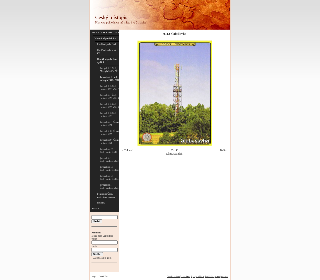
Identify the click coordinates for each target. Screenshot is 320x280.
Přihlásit (224, 277)
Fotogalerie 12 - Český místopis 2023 (109, 168)
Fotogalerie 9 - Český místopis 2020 (109, 141)
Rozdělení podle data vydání (107, 61)
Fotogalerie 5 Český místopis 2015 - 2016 (109, 105)
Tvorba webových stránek (178, 276)
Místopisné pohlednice (105, 38)
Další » (223, 150)
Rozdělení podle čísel (106, 44)
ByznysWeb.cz (197, 276)
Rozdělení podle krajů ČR (106, 52)
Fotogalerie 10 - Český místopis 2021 (109, 150)
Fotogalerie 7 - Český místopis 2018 (109, 123)
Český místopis (111, 17)
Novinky (101, 202)
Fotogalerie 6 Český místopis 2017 (109, 115)
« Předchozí (127, 150)
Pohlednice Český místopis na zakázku (106, 195)
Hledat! (97, 221)
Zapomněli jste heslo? (102, 258)
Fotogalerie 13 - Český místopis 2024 (109, 177)
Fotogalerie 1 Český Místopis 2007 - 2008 (109, 70)
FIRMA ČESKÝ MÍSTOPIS (105, 32)
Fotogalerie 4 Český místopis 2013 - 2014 (109, 96)
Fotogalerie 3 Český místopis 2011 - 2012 (109, 88)
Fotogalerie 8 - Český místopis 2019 (109, 132)
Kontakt (95, 208)
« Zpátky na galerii (174, 153)
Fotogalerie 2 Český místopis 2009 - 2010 (109, 79)
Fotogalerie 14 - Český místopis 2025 (109, 186)
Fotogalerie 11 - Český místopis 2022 (109, 159)
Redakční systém (212, 276)
